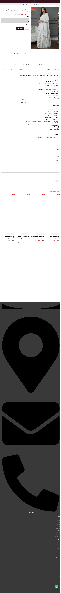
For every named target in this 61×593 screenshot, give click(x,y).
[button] (56, 586)
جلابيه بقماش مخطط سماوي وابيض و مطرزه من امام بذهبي (22, 238)
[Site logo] (30, 1)
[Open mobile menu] (59, 1)
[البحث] (57, 1)
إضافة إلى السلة (20, 28)
